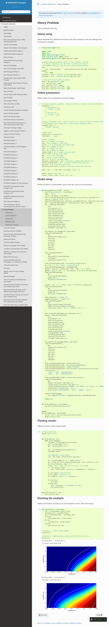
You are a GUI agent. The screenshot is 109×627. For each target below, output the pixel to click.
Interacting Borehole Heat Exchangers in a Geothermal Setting (15, 261)
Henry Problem (9, 210)
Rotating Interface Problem (13, 231)
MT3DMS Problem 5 (10, 164)
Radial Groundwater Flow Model (14, 245)
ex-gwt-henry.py (68, 13)
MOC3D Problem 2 (10, 143)
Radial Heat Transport (11, 257)
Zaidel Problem (8, 57)
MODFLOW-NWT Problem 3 (13, 54)
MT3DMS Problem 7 (10, 170)
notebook (94, 13)
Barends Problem (9, 276)
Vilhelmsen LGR (9, 107)
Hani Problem (8, 97)
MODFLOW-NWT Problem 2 (13, 51)
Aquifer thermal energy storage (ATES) (14, 272)
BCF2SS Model (9, 30)
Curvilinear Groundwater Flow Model (16, 249)
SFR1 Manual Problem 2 (12, 201)
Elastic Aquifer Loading (11, 113)
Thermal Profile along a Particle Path (15, 305)
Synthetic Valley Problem (12, 242)
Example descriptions (9, 20)
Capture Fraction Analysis (12, 134)
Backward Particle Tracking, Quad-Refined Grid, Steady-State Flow (15, 290)
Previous (43, 615)
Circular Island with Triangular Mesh (15, 94)
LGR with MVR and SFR (11, 104)
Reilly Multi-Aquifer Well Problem (15, 88)
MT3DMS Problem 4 (10, 161)
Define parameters (11, 215)
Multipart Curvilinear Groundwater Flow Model (15, 253)
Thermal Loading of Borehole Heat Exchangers (15, 280)
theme (58, 623)
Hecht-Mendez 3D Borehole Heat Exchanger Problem (15, 235)
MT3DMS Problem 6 (10, 167)
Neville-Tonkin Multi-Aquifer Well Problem (14, 79)
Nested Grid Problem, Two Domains (15, 48)
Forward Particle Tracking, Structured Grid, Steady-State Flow (16, 285)
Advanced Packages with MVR (14, 69)
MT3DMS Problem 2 (10, 155)
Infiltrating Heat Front (11, 265)
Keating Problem (9, 137)
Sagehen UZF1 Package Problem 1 (15, 131)
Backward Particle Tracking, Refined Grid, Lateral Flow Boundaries (15, 301)
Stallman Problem (9, 239)
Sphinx (47, 623)
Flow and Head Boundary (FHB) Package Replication (14, 40)
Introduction (6, 17)
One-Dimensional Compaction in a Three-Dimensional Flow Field (15, 124)
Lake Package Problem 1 (12, 72)
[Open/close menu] (1, 24)
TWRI (6, 27)
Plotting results (10, 222)
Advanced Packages (10, 65)
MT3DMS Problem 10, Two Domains (16, 183)
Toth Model (7, 33)
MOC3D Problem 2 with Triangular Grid (15, 147)
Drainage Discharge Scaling (13, 128)
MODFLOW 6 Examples (16, 3)
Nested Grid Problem (10, 45)
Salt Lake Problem (9, 228)
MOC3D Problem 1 (10, 140)
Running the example (12, 225)
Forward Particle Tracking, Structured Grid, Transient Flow (16, 295)
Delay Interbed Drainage (12, 116)
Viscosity (6, 268)
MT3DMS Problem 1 (10, 152)
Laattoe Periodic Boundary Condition (16, 110)
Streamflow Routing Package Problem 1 (13, 61)
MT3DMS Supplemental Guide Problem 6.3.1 (14, 187)
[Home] (38, 4)
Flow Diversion (9, 91)
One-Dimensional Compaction (14, 119)
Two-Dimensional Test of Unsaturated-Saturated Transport (14, 205)
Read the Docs (76, 623)
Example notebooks (8, 24)
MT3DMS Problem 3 (10, 158)
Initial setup (9, 212)
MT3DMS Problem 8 (10, 174)
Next (99, 615)
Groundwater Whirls (10, 101)
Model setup (9, 219)
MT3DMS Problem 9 (10, 177)
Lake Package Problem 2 (12, 75)
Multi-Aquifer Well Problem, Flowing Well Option (16, 84)
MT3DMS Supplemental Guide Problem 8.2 (14, 197)
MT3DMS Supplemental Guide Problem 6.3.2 (14, 192)
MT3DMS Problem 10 (11, 180)
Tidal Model (7, 36)
